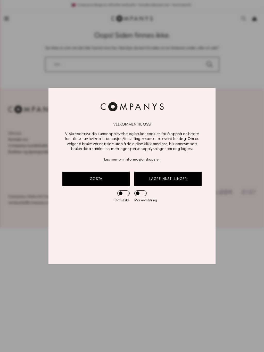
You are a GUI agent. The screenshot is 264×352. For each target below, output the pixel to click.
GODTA (96, 178)
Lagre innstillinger (168, 178)
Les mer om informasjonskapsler (132, 159)
